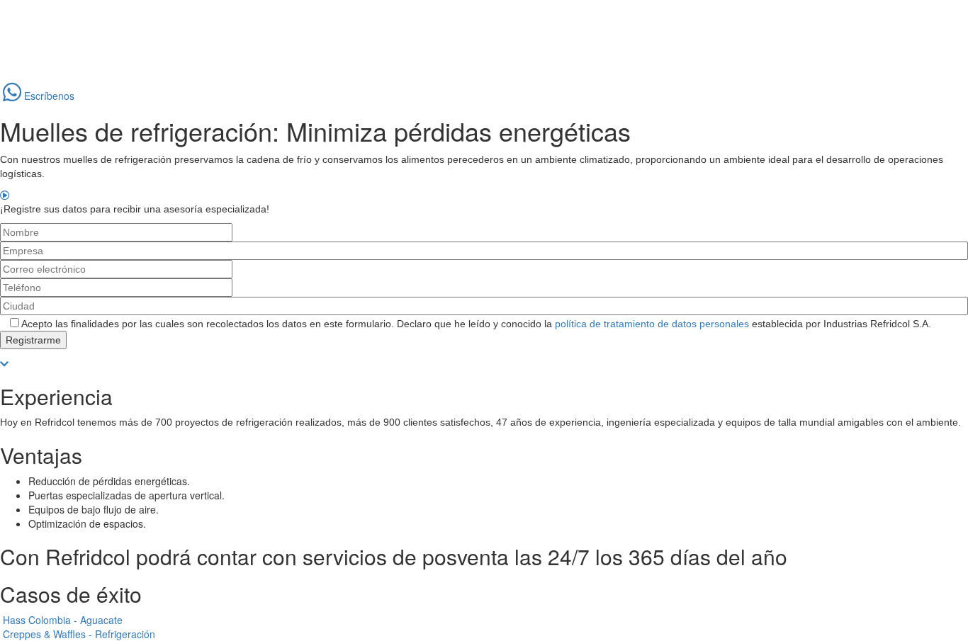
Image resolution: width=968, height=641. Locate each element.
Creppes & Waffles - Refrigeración (79, 634)
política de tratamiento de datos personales (652, 323)
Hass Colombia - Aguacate (63, 620)
